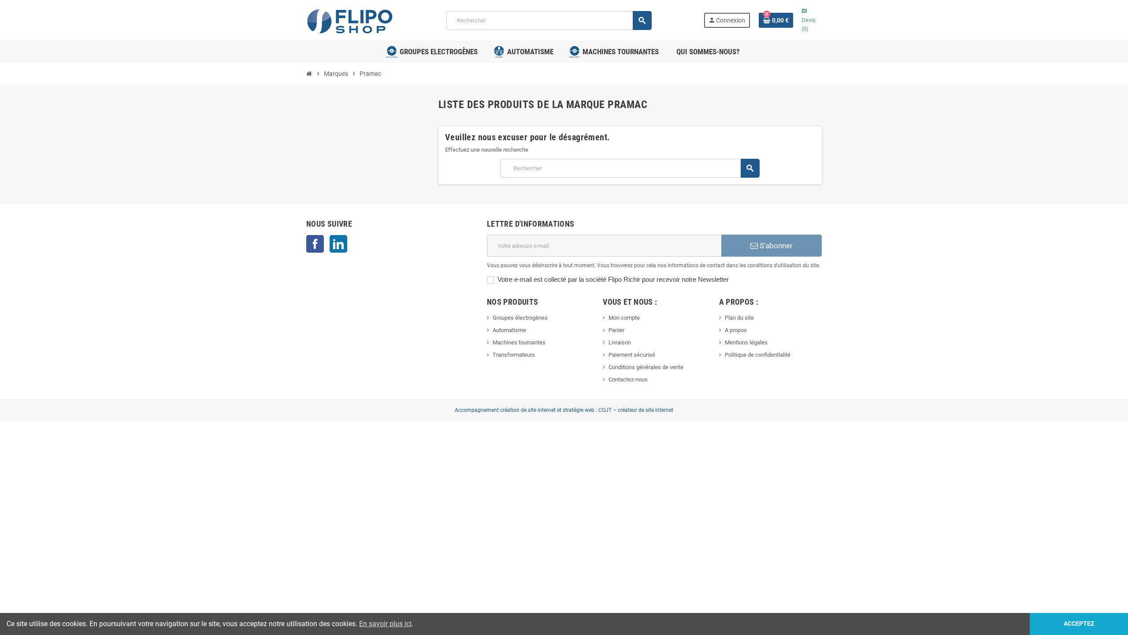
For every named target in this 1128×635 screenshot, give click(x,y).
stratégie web (578, 410)
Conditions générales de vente (646, 367)
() (808, 20)
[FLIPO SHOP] (350, 19)
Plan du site (739, 317)
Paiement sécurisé (632, 354)
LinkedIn (338, 244)
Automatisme (509, 330)
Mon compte (624, 317)
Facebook (315, 244)
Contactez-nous (628, 379)
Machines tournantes (519, 342)
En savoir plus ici (385, 624)
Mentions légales (746, 342)
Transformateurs (514, 354)
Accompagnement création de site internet (505, 410)
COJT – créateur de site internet (635, 410)
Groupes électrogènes (520, 317)
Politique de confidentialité (757, 354)
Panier (616, 330)
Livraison (620, 342)
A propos (736, 330)
